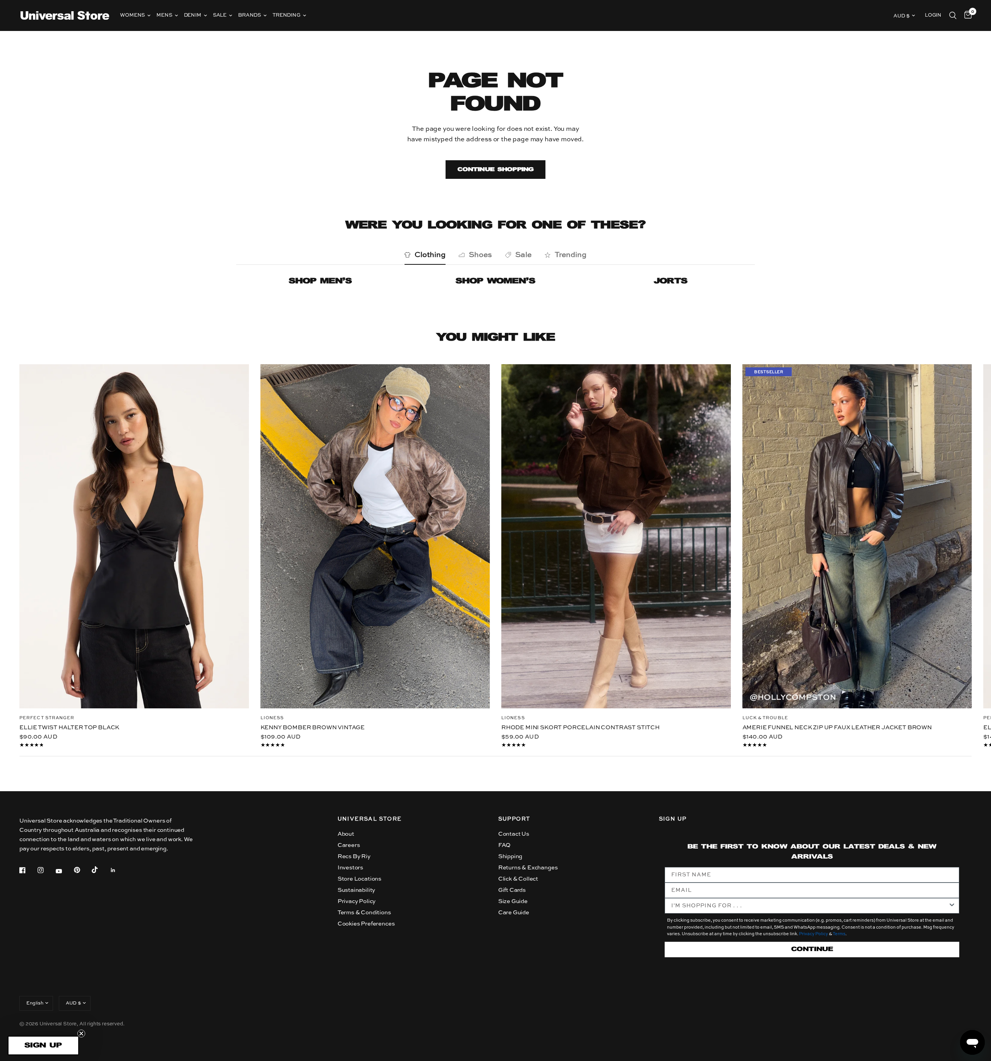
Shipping (510, 856)
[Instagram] (46, 870)
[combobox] (809, 905)
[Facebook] (27, 870)
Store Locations (359, 879)
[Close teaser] (81, 1033)
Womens (132, 15)
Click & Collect (518, 879)
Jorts (671, 281)
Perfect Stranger (47, 718)
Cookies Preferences (366, 924)
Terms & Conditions (364, 912)
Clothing (430, 255)
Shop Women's (495, 281)
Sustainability (356, 890)
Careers (349, 845)
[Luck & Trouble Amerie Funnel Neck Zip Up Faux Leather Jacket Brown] (857, 536)
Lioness (272, 718)
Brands (249, 15)
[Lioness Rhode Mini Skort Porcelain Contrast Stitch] (616, 536)
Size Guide (513, 901)
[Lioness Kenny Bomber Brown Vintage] (375, 536)
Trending (286, 15)
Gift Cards (512, 890)
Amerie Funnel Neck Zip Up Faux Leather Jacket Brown (837, 727)
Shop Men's (320, 281)
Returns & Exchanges (528, 868)
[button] (43, 1045)
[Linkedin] (118, 870)
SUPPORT (514, 819)
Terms (839, 934)
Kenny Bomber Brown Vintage (313, 727)
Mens (164, 15)
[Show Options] (952, 905)
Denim (192, 15)
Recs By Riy (354, 856)
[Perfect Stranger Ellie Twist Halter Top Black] (134, 536)
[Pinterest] (82, 870)
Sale (219, 15)
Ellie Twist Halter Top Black (69, 727)
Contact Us (513, 834)
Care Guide (513, 912)
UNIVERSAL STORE (370, 819)
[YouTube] (64, 870)
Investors (350, 868)
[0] (966, 15)
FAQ (504, 845)
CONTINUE (812, 949)
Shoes (480, 255)
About (346, 834)
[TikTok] (100, 869)
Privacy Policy (357, 901)
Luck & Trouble (765, 718)
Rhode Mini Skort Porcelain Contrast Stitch (580, 727)
